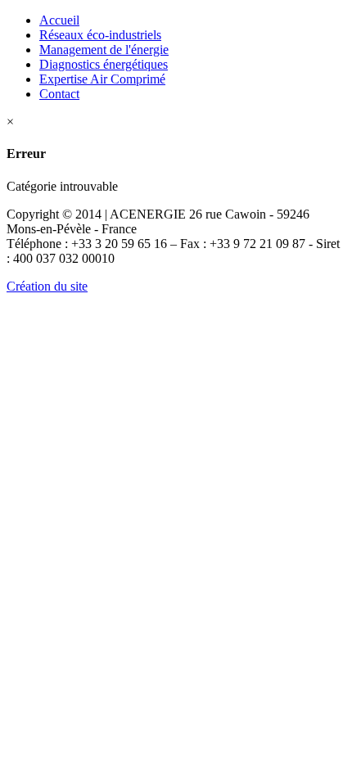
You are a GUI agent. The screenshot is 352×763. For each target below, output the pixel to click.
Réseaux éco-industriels (100, 35)
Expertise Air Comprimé (102, 79)
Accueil (59, 20)
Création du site (47, 286)
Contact (59, 94)
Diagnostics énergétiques (103, 64)
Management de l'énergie (104, 49)
